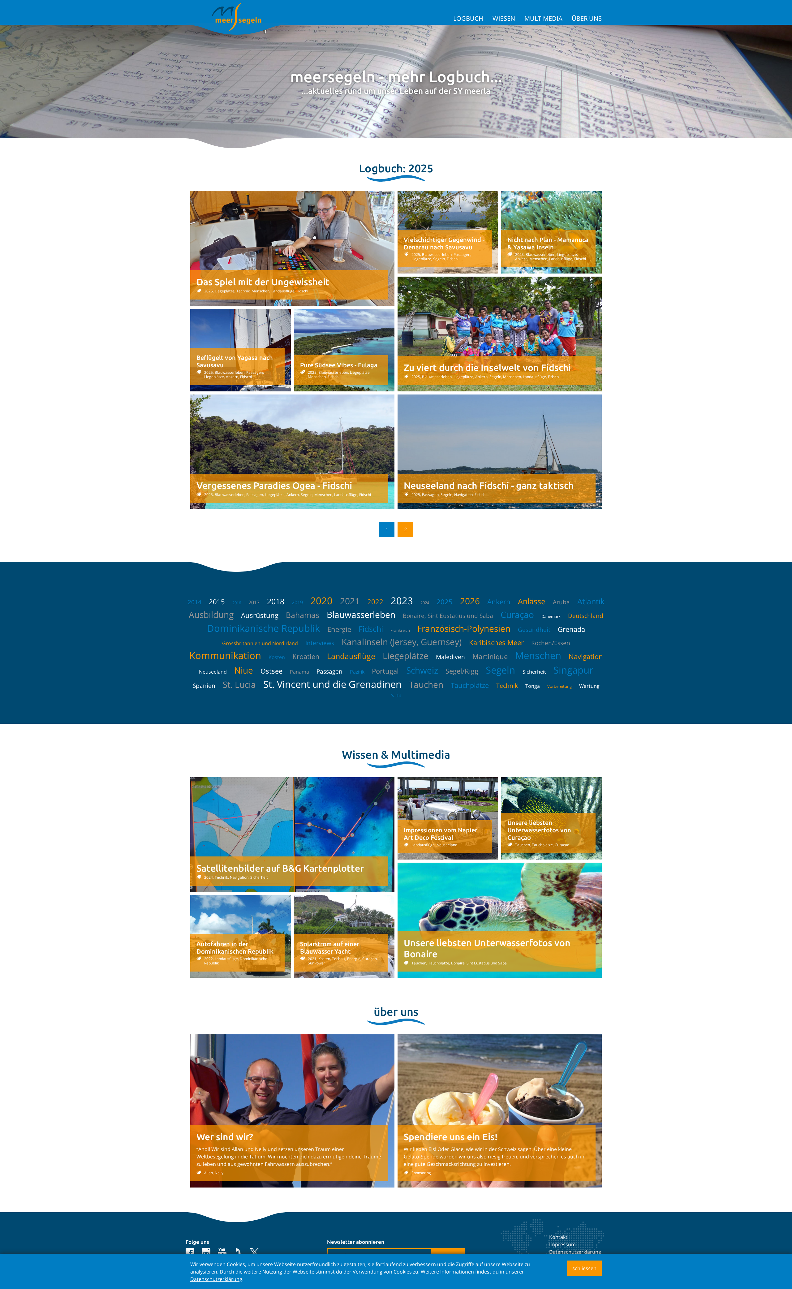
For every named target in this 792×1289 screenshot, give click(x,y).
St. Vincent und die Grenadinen (332, 684)
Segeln (500, 669)
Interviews (319, 643)
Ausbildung (211, 614)
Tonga (532, 686)
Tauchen (426, 684)
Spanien (204, 686)
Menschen (538, 655)
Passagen (329, 671)
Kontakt (558, 1237)
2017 (254, 602)
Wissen (504, 18)
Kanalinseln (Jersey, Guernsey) (402, 642)
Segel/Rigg (462, 670)
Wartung (589, 686)
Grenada (571, 629)
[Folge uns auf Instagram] (206, 1252)
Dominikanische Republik (263, 628)
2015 (217, 601)
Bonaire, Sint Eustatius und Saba (448, 616)
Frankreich (400, 630)
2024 (424, 603)
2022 (375, 601)
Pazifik (357, 671)
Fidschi (371, 628)
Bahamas (302, 615)
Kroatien (306, 656)
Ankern (498, 601)
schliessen (584, 1268)
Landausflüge (351, 656)
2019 (297, 602)
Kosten (277, 657)
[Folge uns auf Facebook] (190, 1252)
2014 (194, 602)
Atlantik (591, 601)
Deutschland (585, 616)
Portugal (385, 670)
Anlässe (531, 601)
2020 (321, 600)
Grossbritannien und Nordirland (260, 643)
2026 (470, 601)
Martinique (490, 656)
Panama (299, 671)
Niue (243, 670)
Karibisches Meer (496, 642)
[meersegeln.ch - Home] (237, 17)
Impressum (562, 1244)
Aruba (561, 602)
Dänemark (551, 616)
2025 (445, 601)
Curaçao (517, 614)
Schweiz (422, 670)
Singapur (573, 669)
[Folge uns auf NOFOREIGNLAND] (238, 1252)
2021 (350, 601)
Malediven (450, 657)
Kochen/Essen (550, 643)
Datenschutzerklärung (575, 1251)
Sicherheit (534, 671)
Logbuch (468, 18)
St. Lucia (239, 684)
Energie (339, 629)
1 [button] (386, 529)
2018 (275, 601)
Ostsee (271, 670)
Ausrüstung (259, 615)
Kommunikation (225, 655)
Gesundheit (534, 630)
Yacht (396, 695)
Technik (507, 686)
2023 (402, 600)
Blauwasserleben (361, 614)
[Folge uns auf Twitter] (254, 1252)
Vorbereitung (559, 686)
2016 (236, 603)
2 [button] (405, 529)
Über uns (587, 18)
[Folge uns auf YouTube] (222, 1252)
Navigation (586, 656)
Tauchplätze (470, 685)
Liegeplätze (405, 656)
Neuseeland (213, 671)
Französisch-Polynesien (463, 628)
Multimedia (543, 18)
